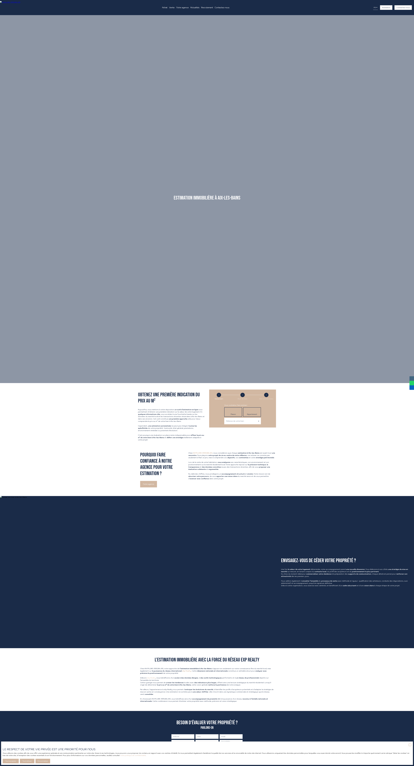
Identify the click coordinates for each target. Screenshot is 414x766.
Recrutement (207, 7)
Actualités (194, 7)
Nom (199, 737)
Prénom (176, 737)
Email (223, 737)
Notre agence (182, 7)
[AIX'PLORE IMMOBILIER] (10, 7)
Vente (172, 7)
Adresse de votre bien (235, 421)
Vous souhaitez (225, 741)
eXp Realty (151, 678)
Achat (164, 7)
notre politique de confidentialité (133, 755)
